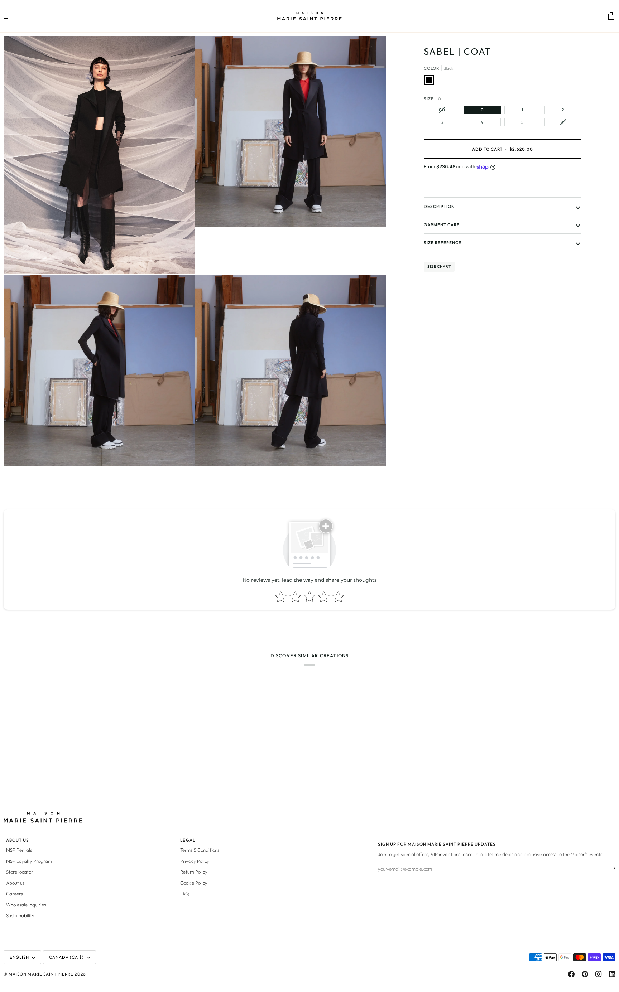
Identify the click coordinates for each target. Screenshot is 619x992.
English (19, 957)
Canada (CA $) (66, 957)
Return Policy (193, 872)
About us (15, 883)
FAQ (184, 893)
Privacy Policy (194, 861)
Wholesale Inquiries (26, 905)
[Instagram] (598, 974)
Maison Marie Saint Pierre (41, 974)
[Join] (609, 868)
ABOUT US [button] (17, 840)
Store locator (19, 872)
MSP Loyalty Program (29, 861)
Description (439, 206)
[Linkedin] (612, 974)
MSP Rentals (19, 850)
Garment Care (442, 224)
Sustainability (20, 915)
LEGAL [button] (187, 840)
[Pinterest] (585, 974)
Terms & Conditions (199, 850)
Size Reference (443, 242)
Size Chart (439, 266)
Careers (14, 893)
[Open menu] (14, 16)
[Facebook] (571, 974)
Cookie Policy (193, 883)
